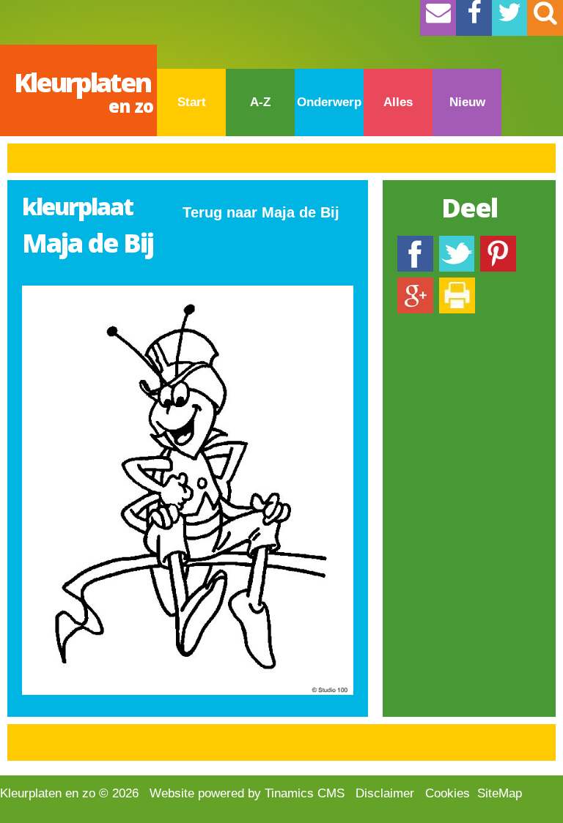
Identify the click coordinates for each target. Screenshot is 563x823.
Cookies (447, 793)
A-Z (260, 102)
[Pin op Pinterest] (498, 243)
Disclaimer (385, 793)
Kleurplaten (83, 91)
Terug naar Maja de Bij (261, 212)
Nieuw (467, 102)
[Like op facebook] (415, 243)
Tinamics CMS (305, 793)
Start (191, 102)
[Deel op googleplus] (415, 284)
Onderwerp (329, 102)
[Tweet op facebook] (456, 243)
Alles (398, 102)
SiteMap (499, 793)
